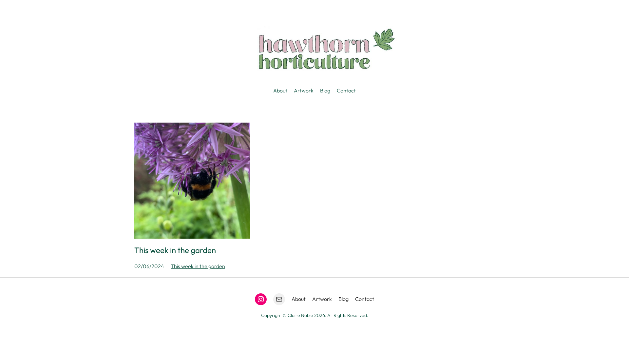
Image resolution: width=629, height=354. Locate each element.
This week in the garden (175, 250)
